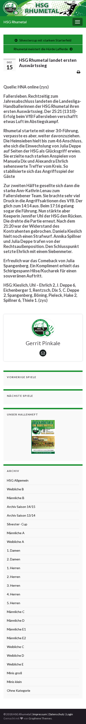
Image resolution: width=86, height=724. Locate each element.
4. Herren (13, 594)
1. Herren (13, 568)
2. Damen (13, 559)
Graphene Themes (40, 718)
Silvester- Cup (17, 524)
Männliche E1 (16, 629)
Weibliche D (15, 655)
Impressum (40, 714)
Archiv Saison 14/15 (21, 507)
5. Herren (13, 603)
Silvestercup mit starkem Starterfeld (45, 40)
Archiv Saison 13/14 (21, 515)
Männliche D (16, 620)
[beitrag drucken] (78, 72)
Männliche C (16, 612)
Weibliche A (15, 542)
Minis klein (14, 682)
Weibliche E (15, 664)
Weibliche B (15, 489)
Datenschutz (56, 714)
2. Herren (13, 577)
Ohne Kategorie (18, 690)
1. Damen (13, 550)
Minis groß (14, 673)
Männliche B (15, 498)
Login (69, 714)
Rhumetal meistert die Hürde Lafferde (41, 49)
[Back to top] (75, 713)
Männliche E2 (16, 638)
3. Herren (13, 585)
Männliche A (16, 533)
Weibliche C (15, 647)
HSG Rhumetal (15, 22)
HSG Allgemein (17, 480)
